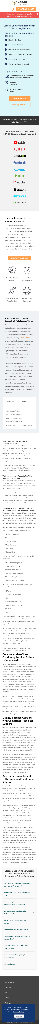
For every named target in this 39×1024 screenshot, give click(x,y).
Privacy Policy (18, 1012)
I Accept (19, 1016)
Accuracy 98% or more (16, 90)
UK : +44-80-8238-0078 (28, 119)
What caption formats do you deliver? (15, 921)
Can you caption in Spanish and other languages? (16, 946)
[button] (5, 9)
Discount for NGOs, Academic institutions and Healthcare (22, 76)
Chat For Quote (26, 9)
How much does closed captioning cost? (17, 893)
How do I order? (10, 964)
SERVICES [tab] (10, 401)
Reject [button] (18, 1018)
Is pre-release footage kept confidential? (14, 956)
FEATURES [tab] (22, 401)
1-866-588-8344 (26, 338)
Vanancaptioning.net (26, 1022)
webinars (30, 742)
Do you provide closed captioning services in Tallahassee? (17, 884)
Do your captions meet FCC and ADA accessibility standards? (16, 903)
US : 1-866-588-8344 (10, 119)
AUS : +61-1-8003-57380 (19, 122)
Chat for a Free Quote (19, 258)
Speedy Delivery (13, 83)
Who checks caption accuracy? (16, 930)
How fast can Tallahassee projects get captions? (17, 937)
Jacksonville (6, 638)
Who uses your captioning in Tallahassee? (15, 912)
